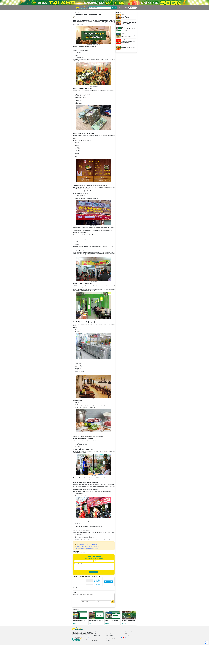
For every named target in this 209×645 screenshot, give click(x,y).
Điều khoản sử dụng (109, 633)
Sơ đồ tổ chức (97, 635)
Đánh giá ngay (108, 581)
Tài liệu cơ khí (97, 642)
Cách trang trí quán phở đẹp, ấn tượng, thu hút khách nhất (86, 544)
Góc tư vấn (79, 12)
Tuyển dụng (97, 637)
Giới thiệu (120, 7)
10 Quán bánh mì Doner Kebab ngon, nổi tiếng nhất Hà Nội (128, 23)
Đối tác (96, 640)
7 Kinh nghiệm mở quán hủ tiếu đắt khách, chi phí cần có (96, 621)
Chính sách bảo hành (109, 637)
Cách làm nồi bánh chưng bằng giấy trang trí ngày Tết (128, 29)
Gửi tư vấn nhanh (94, 572)
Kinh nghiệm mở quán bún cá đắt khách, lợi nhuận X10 (128, 621)
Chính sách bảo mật (109, 635)
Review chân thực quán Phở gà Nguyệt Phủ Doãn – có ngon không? (112, 621)
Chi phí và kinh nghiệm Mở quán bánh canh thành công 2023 (87, 548)
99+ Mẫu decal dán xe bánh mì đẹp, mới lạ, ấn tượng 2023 (128, 42)
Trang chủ (74, 12)
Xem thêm (77, 640)
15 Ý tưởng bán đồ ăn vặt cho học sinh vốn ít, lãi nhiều (128, 17)
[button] (73, 7)
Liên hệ (125, 7)
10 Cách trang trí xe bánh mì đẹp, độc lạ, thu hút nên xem (128, 36)
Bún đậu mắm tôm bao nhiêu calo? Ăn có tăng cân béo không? (88, 546)
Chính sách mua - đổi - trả (110, 638)
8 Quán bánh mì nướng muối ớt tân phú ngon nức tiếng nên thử (128, 48)
